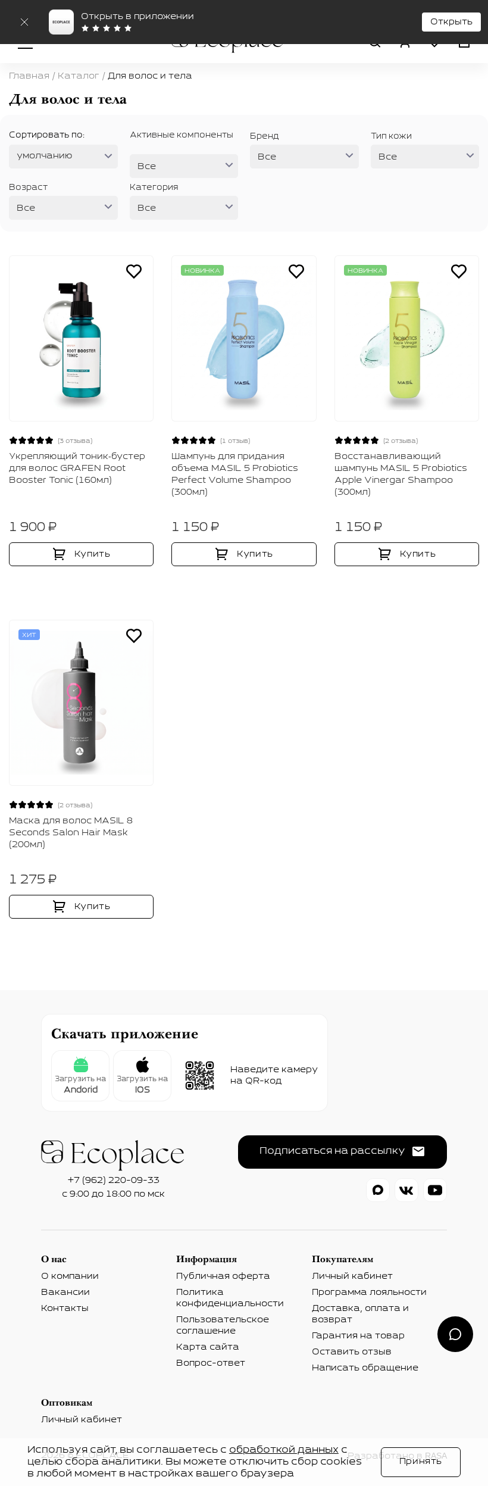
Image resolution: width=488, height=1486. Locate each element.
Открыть (451, 22)
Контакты (65, 1308)
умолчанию (45, 156)
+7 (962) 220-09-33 (113, 1180)
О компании (70, 1276)
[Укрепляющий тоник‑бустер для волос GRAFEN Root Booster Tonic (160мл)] (81, 338)
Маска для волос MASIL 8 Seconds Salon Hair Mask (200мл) (71, 833)
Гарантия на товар (358, 1336)
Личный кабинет (352, 1276)
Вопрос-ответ (210, 1363)
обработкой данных (284, 1450)
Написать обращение (365, 1368)
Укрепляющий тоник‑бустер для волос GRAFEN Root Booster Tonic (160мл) (77, 468)
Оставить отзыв (352, 1352)
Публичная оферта (223, 1276)
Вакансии (65, 1292)
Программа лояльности (369, 1292)
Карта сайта (207, 1347)
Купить (92, 554)
